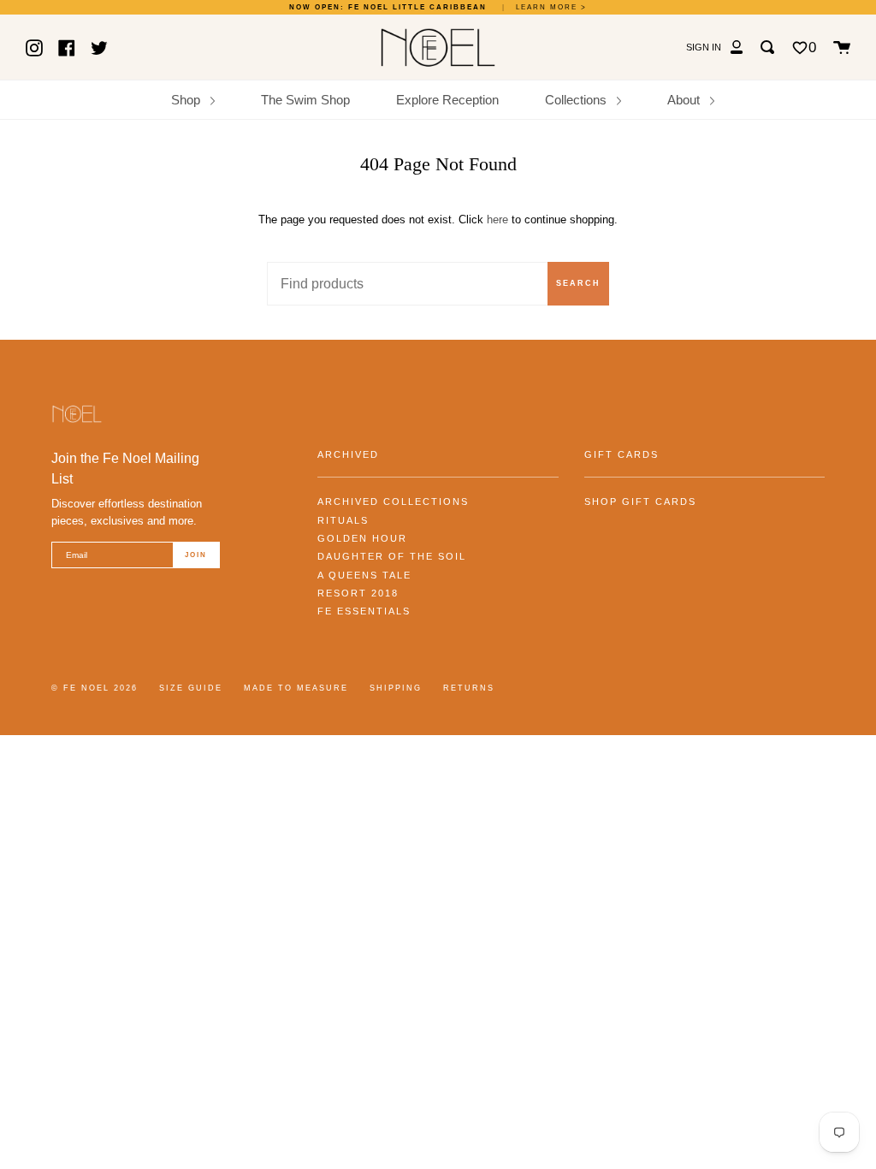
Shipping (396, 688)
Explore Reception (447, 99)
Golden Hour (362, 538)
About (685, 99)
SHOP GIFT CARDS (640, 501)
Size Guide (190, 688)
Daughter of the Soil (391, 556)
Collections (577, 99)
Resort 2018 (358, 593)
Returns (468, 688)
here (497, 219)
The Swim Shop (305, 99)
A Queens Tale (364, 575)
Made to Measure (296, 688)
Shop (187, 99)
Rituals (343, 520)
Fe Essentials (364, 611)
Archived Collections (393, 501)
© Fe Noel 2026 (94, 688)
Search (578, 283)
